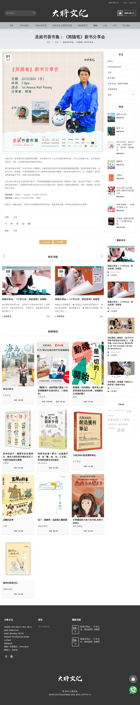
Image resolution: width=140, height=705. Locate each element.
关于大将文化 (44, 626)
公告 (110, 72)
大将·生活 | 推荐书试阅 (118, 83)
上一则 (46, 242)
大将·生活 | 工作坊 (119, 419)
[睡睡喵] (111, 164)
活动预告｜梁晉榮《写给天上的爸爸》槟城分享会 (120, 383)
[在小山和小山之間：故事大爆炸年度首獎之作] (111, 190)
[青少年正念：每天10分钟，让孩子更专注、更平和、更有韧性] (111, 145)
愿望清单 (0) (113, 2)
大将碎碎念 (112, 89)
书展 (15, 230)
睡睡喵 (119, 161)
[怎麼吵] (111, 178)
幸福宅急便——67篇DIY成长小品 (125, 205)
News (110, 61)
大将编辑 (113, 275)
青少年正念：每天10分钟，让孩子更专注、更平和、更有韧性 (125, 146)
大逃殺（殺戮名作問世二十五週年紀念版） (125, 221)
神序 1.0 (120, 128)
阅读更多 (7, 316)
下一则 (59, 242)
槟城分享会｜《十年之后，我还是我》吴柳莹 (24, 299)
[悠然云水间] (111, 117)
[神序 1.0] (111, 131)
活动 (56, 42)
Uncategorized (114, 66)
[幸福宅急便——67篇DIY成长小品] (111, 207)
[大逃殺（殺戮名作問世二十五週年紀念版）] (111, 221)
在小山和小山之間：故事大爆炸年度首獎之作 (125, 190)
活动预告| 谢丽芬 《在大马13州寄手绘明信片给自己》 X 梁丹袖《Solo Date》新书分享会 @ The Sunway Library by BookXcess (121, 343)
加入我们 (111, 78)
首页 (48, 42)
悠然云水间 (121, 114)
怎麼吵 (119, 175)
